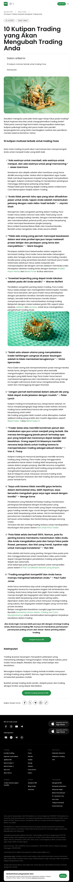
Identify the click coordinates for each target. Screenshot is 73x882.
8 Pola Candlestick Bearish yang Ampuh (40, 567)
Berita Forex (30, 271)
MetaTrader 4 (14, 421)
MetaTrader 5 (33, 421)
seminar (33, 307)
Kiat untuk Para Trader (48, 527)
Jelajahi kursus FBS (36, 639)
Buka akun (61, 4)
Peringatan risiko (9, 856)
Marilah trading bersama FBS (36, 693)
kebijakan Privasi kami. (38, 878)
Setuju (62, 876)
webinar (20, 307)
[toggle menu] (68, 4)
